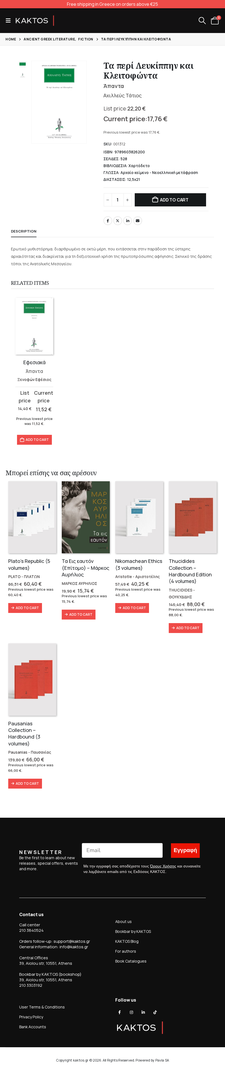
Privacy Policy (31, 1016)
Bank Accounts (32, 1026)
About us (123, 921)
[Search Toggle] (202, 20)
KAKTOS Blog (127, 941)
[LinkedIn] (143, 1012)
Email (137, 220)
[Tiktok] (155, 1012)
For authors (125, 951)
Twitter (117, 220)
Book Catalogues (131, 961)
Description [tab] (23, 231)
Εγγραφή (185, 850)
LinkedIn (127, 220)
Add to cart (174, 200)
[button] (9, 20)
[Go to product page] (34, 326)
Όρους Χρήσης (163, 866)
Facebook (107, 220)
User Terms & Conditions (42, 1007)
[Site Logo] (34, 20)
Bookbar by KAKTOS (133, 931)
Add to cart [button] (37, 439)
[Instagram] (131, 1012)
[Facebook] (119, 1012)
